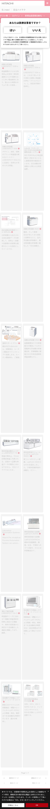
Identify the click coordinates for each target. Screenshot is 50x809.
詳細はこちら (13, 805)
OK (37, 805)
